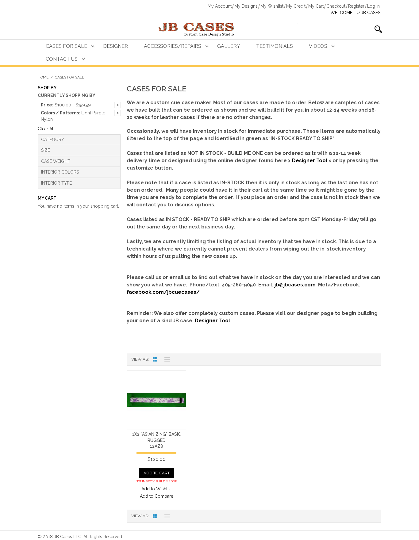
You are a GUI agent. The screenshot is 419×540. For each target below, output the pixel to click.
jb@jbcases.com (295, 285)
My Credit (296, 6)
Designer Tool (309, 160)
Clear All (46, 128)
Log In (373, 6)
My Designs (246, 6)
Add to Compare (156, 496)
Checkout (335, 6)
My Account (220, 6)
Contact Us (62, 59)
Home (43, 77)
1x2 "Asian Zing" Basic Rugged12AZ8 (156, 440)
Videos (318, 46)
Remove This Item (117, 105)
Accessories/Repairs (172, 46)
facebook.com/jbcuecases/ (163, 292)
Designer (115, 46)
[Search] (378, 29)
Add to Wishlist (156, 488)
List (165, 359)
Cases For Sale (66, 46)
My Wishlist (271, 6)
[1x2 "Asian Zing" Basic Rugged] (156, 400)
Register (356, 6)
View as (139, 359)
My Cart (316, 6)
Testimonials (274, 46)
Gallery (228, 46)
